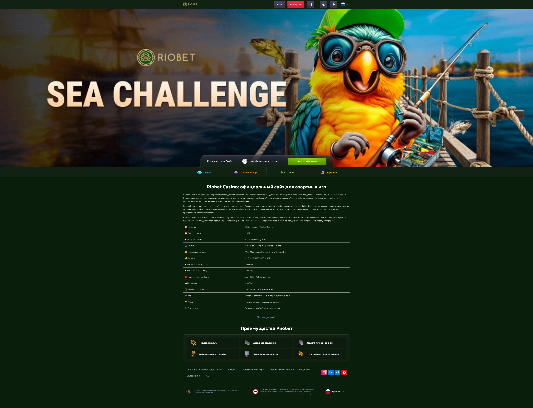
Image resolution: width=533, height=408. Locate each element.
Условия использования (281, 369)
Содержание (193, 375)
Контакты (232, 369)
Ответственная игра (253, 369)
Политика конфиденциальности (204, 369)
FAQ (207, 375)
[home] (190, 4)
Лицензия (304, 369)
